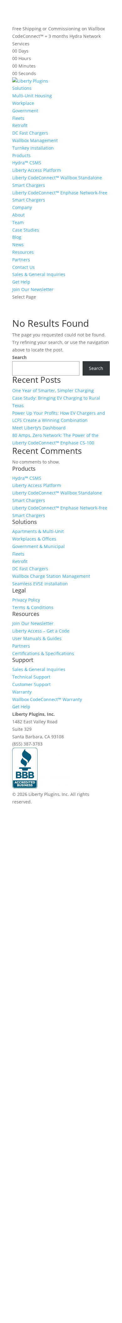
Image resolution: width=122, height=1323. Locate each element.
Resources (23, 252)
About (18, 215)
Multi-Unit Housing (32, 96)
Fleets (18, 118)
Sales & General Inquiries (38, 274)
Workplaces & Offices (34, 539)
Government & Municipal (38, 546)
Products (21, 155)
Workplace (23, 103)
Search (19, 357)
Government (25, 111)
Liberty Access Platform (36, 170)
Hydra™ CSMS (26, 163)
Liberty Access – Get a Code (40, 631)
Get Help (21, 282)
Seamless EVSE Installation (40, 584)
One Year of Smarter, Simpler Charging (53, 390)
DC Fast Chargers (30, 133)
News (18, 245)
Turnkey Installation (33, 148)
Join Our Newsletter (32, 289)
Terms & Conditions (32, 607)
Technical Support (31, 677)
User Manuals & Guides (37, 638)
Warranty (22, 692)
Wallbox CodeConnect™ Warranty (47, 699)
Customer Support (31, 684)
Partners (21, 260)
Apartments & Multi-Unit (38, 531)
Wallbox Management (35, 140)
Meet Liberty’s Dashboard (39, 428)
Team (18, 222)
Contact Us (23, 267)
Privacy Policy (26, 600)
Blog (16, 237)
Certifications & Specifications (43, 653)
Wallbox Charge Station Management (51, 576)
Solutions (22, 88)
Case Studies (25, 230)
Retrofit (20, 125)
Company (22, 207)
